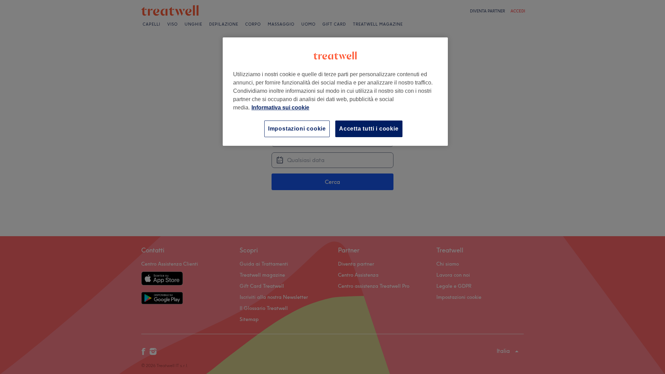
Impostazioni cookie (297, 129)
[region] (335, 91)
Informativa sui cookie (280, 107)
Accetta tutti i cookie (369, 129)
